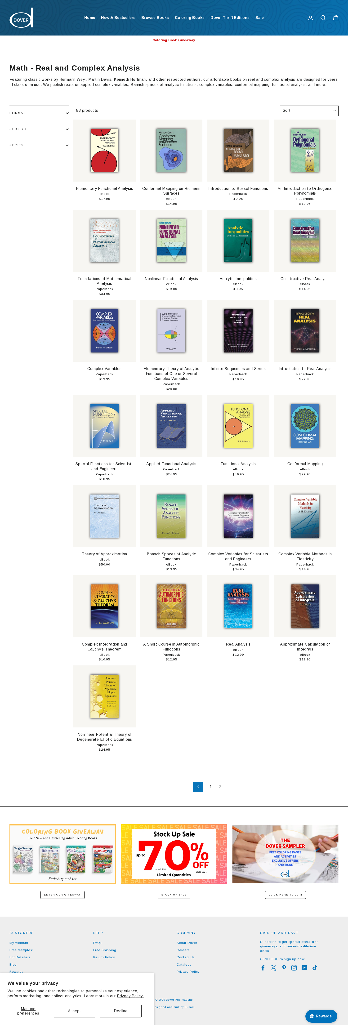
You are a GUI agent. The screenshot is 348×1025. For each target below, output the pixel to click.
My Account (18, 943)
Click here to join (285, 894)
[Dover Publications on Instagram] (294, 968)
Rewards (16, 971)
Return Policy (104, 957)
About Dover (187, 943)
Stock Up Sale (174, 894)
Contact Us (186, 957)
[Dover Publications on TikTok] (315, 968)
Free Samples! (21, 950)
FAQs (97, 943)
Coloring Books (190, 18)
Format (17, 113)
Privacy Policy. (130, 996)
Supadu (190, 1007)
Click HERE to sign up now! (282, 959)
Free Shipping (104, 950)
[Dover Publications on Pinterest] (284, 968)
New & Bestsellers (118, 18)
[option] (174, 40)
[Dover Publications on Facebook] (263, 968)
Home (89, 18)
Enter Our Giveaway (62, 894)
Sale (259, 18)
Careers (183, 950)
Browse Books (155, 18)
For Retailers (19, 957)
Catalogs (184, 964)
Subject (18, 129)
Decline (121, 1011)
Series (16, 145)
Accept (74, 1011)
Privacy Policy (188, 971)
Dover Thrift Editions (230, 18)
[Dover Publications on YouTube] (304, 968)
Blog (13, 964)
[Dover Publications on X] (273, 968)
